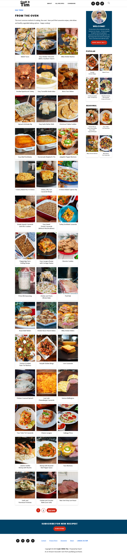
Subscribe (59, 529)
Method (21, 10)
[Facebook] (93, 3)
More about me (98, 42)
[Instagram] (98, 3)
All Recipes (59, 3)
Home (16, 10)
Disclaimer (64, 541)
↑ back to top (82, 541)
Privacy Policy (53, 541)
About (49, 3)
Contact (43, 541)
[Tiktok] (102, 3)
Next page (51, 510)
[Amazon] (33, 540)
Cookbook (72, 3)
